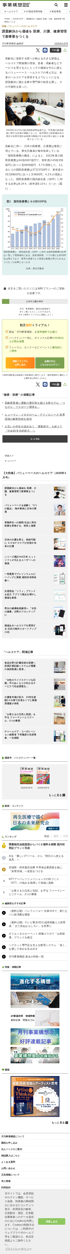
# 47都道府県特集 (33, 11)
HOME (7, 19)
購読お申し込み (9, 1142)
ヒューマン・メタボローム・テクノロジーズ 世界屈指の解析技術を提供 (35, 416)
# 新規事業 (55, 11)
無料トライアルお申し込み (20, 363)
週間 (56, 836)
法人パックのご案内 (11, 1149)
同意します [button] (51, 1221)
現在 (46, 836)
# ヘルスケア (11, 11)
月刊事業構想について (12, 1136)
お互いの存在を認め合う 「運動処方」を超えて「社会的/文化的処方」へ (33, 428)
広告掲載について (10, 1174)
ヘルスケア (11, 461)
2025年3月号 (18, 19)
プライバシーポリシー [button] (18, 1248)
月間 (65, 836)
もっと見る (35, 439)
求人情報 (6, 1181)
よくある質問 (8, 1162)
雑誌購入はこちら (10, 1155)
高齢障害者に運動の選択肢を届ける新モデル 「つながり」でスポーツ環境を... (35, 405)
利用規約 (6, 1187)
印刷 (54, 50)
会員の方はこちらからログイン (50, 363)
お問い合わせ (8, 1168)
